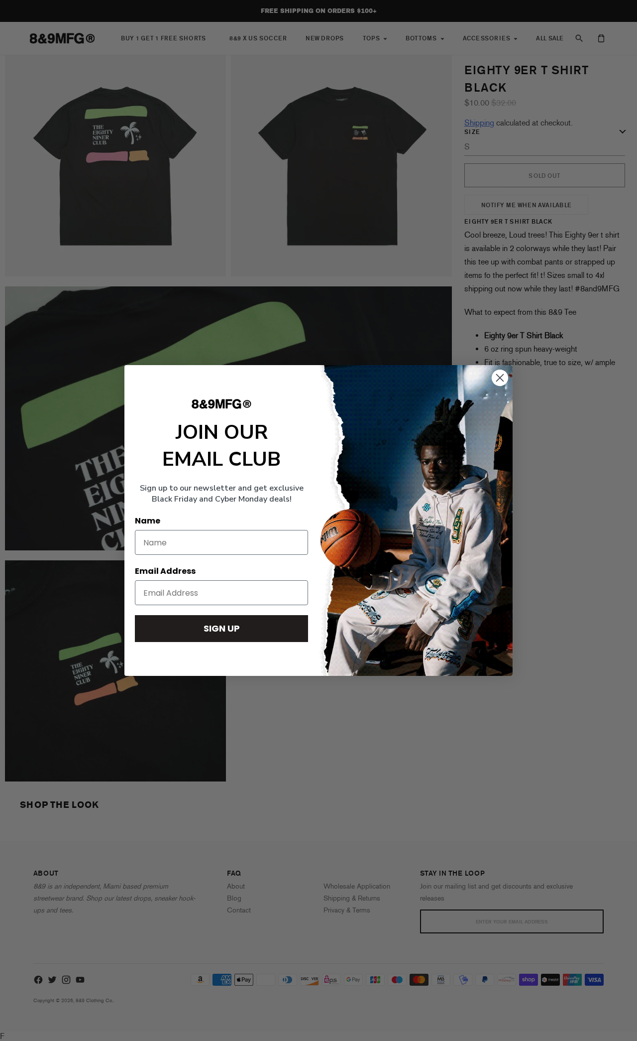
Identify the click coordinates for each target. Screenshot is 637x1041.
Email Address (165, 571)
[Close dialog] (500, 378)
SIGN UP (222, 628)
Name (147, 520)
